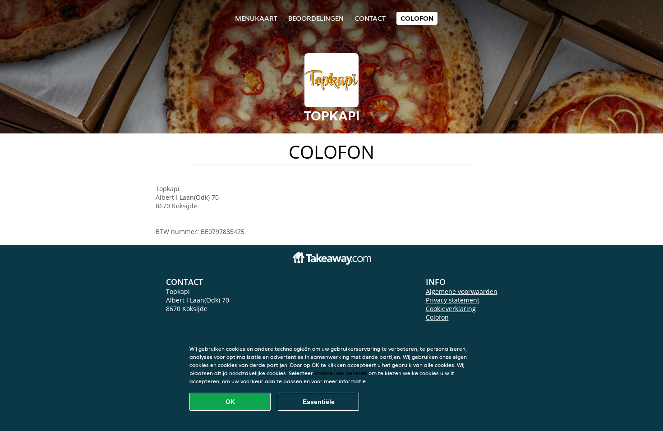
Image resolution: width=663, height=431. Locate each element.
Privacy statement (452, 300)
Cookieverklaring (451, 308)
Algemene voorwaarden (461, 291)
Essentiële (319, 401)
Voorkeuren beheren (340, 373)
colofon (417, 18)
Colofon (437, 317)
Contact (370, 18)
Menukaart (256, 18)
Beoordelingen (316, 18)
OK (230, 401)
